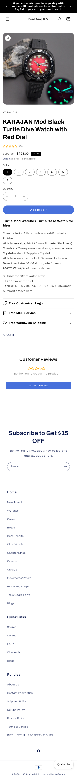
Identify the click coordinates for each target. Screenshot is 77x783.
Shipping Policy (17, 701)
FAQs (10, 644)
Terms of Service (17, 727)
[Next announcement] (70, 6)
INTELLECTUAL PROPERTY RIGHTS (30, 735)
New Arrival (14, 502)
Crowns (12, 561)
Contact (12, 635)
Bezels (11, 527)
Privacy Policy (16, 718)
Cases (11, 519)
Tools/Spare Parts (18, 595)
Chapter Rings (16, 553)
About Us (13, 684)
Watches (12, 510)
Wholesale (13, 652)
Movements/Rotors (19, 578)
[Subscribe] (65, 466)
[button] (7, 19)
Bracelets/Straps (18, 586)
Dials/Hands (15, 544)
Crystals (12, 569)
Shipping (7, 159)
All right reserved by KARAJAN (48, 774)
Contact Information (20, 693)
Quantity (8, 189)
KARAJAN (26, 774)
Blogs (10, 603)
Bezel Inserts (15, 536)
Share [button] (10, 335)
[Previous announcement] (7, 6)
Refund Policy (16, 710)
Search (11, 627)
